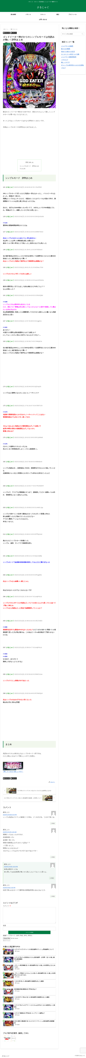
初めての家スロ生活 (68, 51)
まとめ (23, 168)
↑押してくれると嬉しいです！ (13, 771)
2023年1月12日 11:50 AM (9, 832)
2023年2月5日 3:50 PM (9, 887)
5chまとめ (7, 32)
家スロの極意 (65, 49)
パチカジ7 (64, 60)
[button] (82, 34)
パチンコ (14, 32)
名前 (4, 925)
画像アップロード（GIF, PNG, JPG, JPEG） (18, 935)
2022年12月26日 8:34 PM (10, 814)
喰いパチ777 (65, 62)
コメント (7, 906)
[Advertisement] (29, 144)
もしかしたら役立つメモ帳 (70, 54)
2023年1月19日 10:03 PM (11, 866)
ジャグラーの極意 (67, 46)
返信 (53, 823)
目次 (27, 162)
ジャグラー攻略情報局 (68, 57)
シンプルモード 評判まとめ (30, 166)
